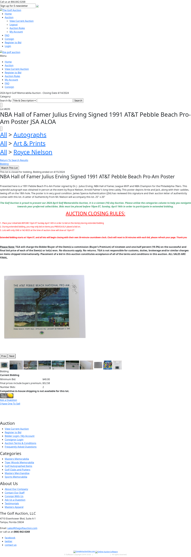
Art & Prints (29, 143)
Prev (3, 356)
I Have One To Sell (10, 403)
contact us (11, 545)
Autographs (29, 134)
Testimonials (12, 503)
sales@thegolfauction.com (22, 528)
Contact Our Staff (14, 492)
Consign (9, 39)
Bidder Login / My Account (19, 436)
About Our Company (16, 489)
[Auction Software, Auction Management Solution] (84, 552)
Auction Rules (17, 28)
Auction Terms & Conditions (20, 443)
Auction (9, 17)
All (3, 134)
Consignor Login (14, 439)
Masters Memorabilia (17, 459)
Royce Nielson (32, 152)
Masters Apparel (14, 507)
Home (8, 13)
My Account (16, 31)
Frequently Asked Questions (21, 446)
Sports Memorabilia (16, 476)
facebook (10, 537)
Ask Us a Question (15, 499)
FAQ (7, 35)
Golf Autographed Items (18, 466)
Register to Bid (13, 42)
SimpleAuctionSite (101, 555)
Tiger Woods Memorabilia (19, 462)
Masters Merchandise (17, 473)
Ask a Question (8, 400)
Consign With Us (14, 496)
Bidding (4, 163)
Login (8, 46)
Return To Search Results (14, 160)
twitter (8, 541)
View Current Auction (22, 21)
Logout (14, 24)
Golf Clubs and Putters (17, 469)
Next (11, 356)
